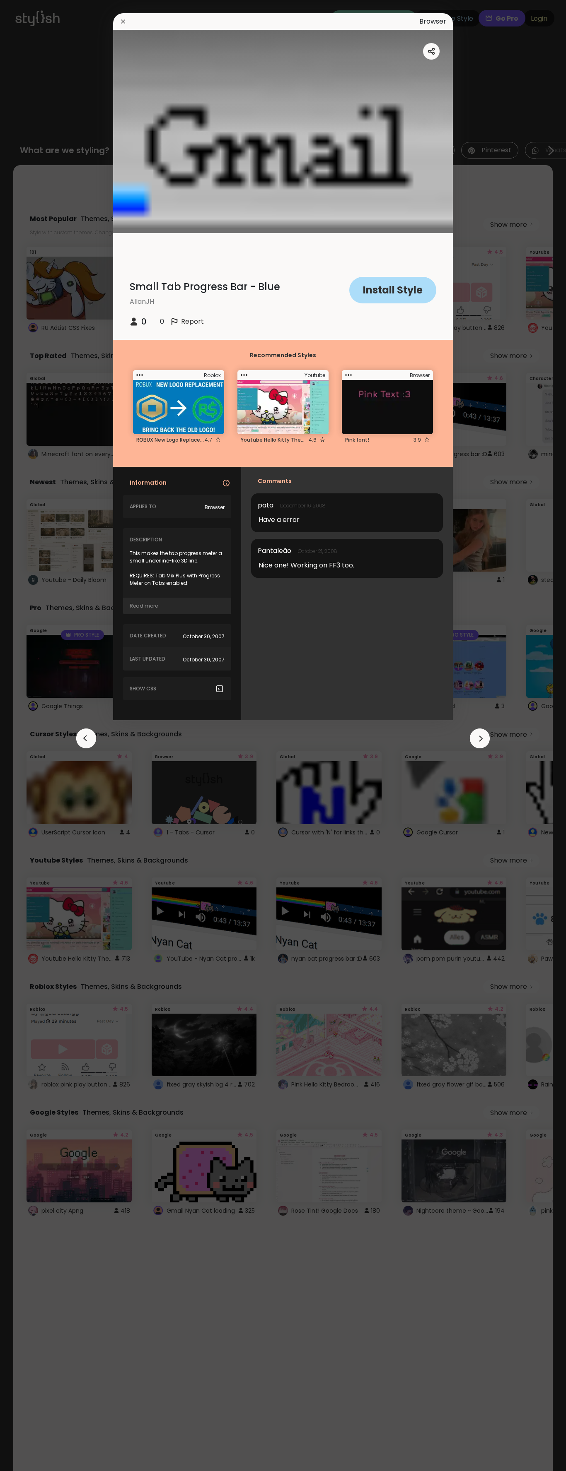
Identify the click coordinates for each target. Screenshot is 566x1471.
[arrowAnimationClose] (86, 738)
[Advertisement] (33, 735)
